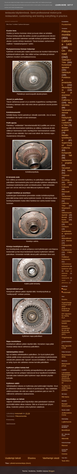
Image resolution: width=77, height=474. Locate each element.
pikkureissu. (65, 282)
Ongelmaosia (67, 337)
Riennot (65, 445)
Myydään (65, 222)
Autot (69, 170)
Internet (69, 241)
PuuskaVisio (66, 24)
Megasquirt (66, 208)
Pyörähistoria (67, 250)
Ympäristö (65, 175)
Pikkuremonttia (21, 416)
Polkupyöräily (67, 245)
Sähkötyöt (66, 72)
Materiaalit (65, 192)
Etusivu (32, 458)
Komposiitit (66, 153)
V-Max (69, 252)
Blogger (51, 471)
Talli (70, 155)
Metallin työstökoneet (66, 137)
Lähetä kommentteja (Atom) (20, 463)
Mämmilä (65, 438)
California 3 (67, 100)
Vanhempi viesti (51, 458)
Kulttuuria (65, 187)
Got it (70, 5)
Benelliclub (66, 430)
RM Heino (65, 397)
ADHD (63, 280)
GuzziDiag (65, 180)
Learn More (60, 5)
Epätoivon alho (67, 269)
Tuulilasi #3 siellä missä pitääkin (66, 388)
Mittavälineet (66, 238)
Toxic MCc (65, 461)
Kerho (64, 220)
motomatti (66, 292)
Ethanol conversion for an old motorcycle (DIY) (66, 330)
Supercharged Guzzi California (67, 145)
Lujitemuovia (66, 422)
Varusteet (66, 168)
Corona (64, 454)
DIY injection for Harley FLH (66, 316)
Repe (65, 289)
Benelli (64, 217)
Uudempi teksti (13, 458)
